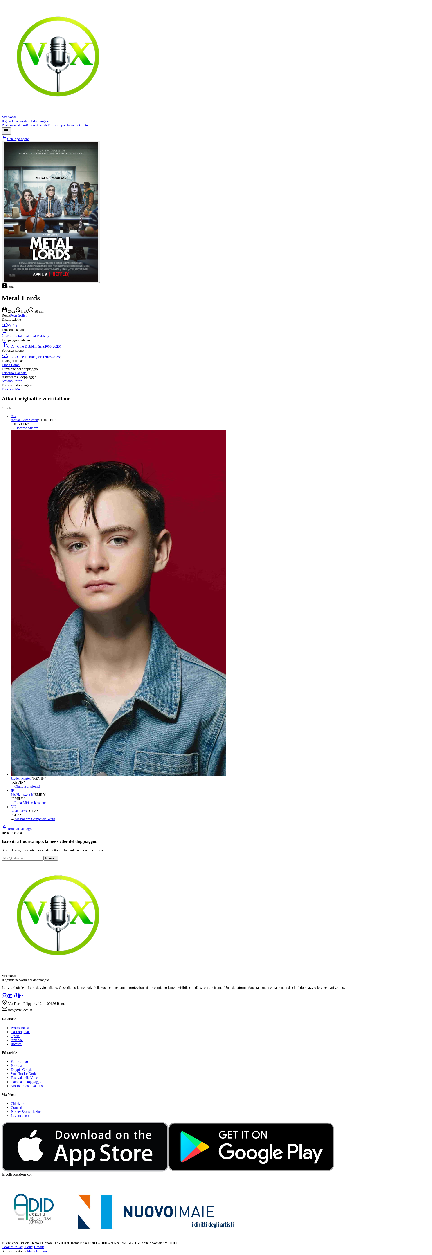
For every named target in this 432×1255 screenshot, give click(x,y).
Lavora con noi (21, 1116)
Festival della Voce (24, 1078)
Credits (39, 1247)
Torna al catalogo (19, 829)
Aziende (42, 125)
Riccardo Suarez (26, 428)
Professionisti (11, 125)
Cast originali (20, 1032)
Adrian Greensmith (24, 420)
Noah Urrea (19, 811)
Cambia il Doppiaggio (26, 1082)
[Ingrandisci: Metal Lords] (51, 212)
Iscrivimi (50, 858)
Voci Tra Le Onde (23, 1074)
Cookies (8, 1247)
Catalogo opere (18, 139)
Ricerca (16, 1044)
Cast (24, 125)
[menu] (6, 131)
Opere (31, 125)
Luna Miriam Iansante (30, 803)
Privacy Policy (24, 1247)
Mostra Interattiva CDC (27, 1086)
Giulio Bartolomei (27, 786)
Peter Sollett (18, 315)
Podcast (16, 1065)
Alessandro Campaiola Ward (34, 819)
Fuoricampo (56, 125)
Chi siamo (72, 125)
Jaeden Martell (21, 778)
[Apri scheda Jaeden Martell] (118, 774)
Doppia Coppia (22, 1070)
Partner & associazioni (27, 1112)
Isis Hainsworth (22, 794)
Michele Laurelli (38, 1251)
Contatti (84, 125)
